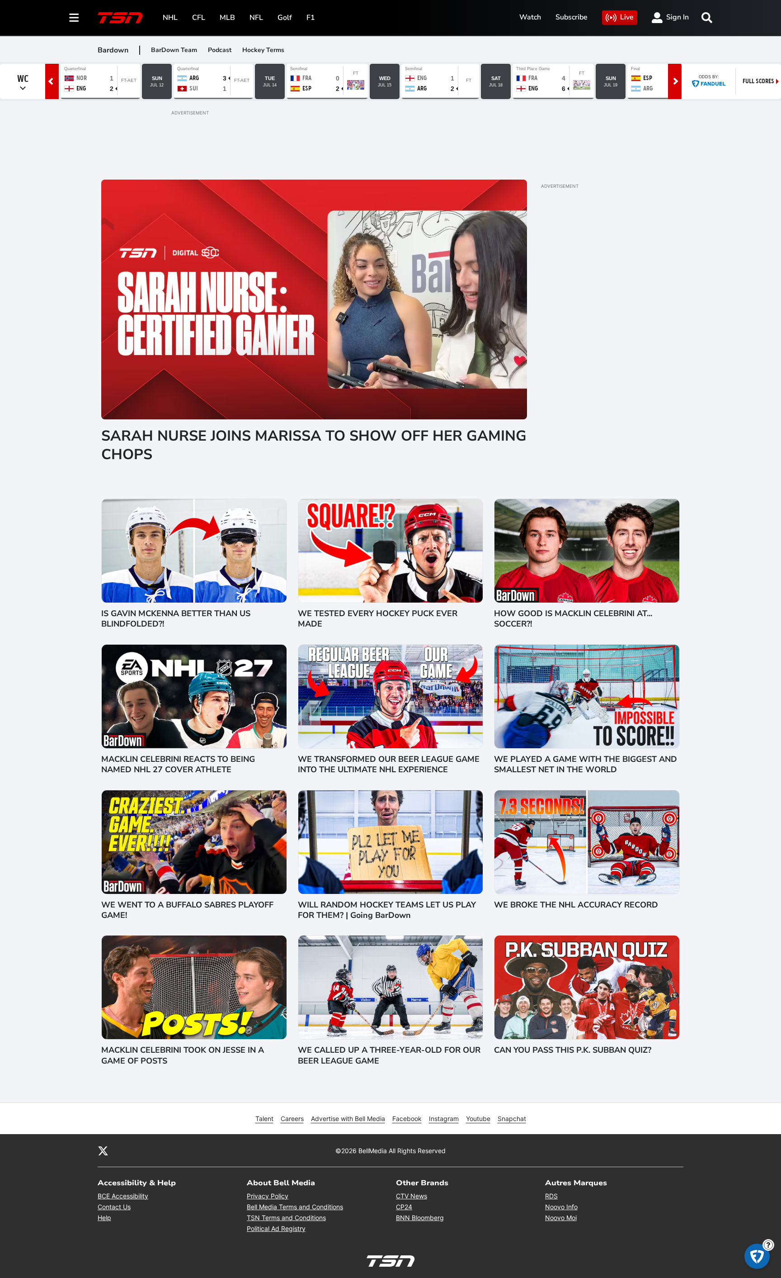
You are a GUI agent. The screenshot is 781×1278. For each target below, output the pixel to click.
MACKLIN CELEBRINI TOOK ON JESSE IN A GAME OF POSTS (182, 1055)
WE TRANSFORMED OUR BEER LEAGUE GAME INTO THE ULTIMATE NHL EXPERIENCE (389, 764)
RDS (551, 1196)
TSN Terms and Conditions (286, 1217)
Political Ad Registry (276, 1228)
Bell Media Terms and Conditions (295, 1207)
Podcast (219, 50)
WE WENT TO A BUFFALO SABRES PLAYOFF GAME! (187, 910)
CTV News (411, 1196)
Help (104, 1217)
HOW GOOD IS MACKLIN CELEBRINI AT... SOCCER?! (573, 618)
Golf (285, 18)
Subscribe (571, 17)
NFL (256, 18)
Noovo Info (561, 1207)
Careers (292, 1118)
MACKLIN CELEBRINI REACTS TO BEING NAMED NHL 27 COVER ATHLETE (178, 764)
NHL (170, 18)
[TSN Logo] (120, 18)
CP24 (404, 1207)
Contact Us (114, 1207)
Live (627, 17)
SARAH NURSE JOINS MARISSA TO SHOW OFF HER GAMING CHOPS (314, 445)
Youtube (478, 1118)
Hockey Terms (263, 50)
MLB (227, 18)
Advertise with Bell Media (348, 1118)
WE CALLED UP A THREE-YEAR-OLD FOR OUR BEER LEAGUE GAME (389, 1055)
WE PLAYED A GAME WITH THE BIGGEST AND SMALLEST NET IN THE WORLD (585, 764)
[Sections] (74, 18)
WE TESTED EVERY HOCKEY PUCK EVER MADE (377, 618)
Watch (530, 17)
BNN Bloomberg (420, 1217)
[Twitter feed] (103, 1150)
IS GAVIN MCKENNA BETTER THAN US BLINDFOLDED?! (175, 618)
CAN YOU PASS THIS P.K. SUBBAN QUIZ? (572, 1050)
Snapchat (512, 1118)
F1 (310, 18)
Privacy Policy (267, 1196)
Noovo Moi (561, 1217)
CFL (198, 18)
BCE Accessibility (123, 1196)
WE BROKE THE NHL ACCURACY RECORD (576, 905)
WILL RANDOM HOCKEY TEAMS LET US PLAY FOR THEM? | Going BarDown (387, 910)
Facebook (407, 1118)
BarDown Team (174, 50)
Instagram (444, 1118)
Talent (264, 1118)
